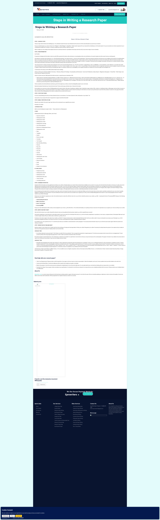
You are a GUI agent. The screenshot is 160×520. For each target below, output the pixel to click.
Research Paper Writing (59, 410)
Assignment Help (58, 416)
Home (37, 406)
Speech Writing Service (77, 412)
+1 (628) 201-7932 (51, 2)
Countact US (38, 414)
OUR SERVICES (105, 3)
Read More (111, 413)
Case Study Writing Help (77, 406)
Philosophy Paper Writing (78, 418)
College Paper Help (58, 406)
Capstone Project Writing (78, 408)
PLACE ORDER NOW (88, 393)
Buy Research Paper (59, 412)
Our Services (38, 410)
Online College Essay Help (60, 414)
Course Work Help (58, 418)
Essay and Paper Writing (78, 422)
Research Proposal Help (59, 422)
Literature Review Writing (78, 416)
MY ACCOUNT (121, 3)
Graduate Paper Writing (77, 424)
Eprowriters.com (38, 274)
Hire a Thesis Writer (77, 426)
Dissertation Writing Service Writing (80, 410)
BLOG (115, 3)
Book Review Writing (77, 414)
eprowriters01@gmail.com (62, 2)
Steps (72, 39)
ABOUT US (111, 3)
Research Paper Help (59, 424)
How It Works (38, 408)
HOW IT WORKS (98, 3)
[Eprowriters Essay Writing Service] (43, 9)
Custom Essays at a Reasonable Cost (62, 420)
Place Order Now (119, 14)
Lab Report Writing (76, 420)
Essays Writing (57, 408)
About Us (38, 412)
